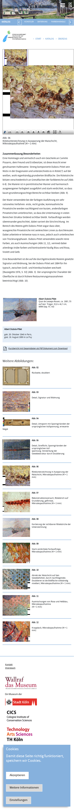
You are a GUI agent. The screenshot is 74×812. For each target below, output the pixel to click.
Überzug (62, 39)
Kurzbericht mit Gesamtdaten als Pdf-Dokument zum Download (37, 348)
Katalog (6, 22)
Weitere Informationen (24, 788)
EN (70, 6)
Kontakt (9, 664)
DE (70, 4)
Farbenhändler (59, 21)
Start (38, 39)
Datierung (42, 21)
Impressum (10, 668)
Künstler (29, 21)
